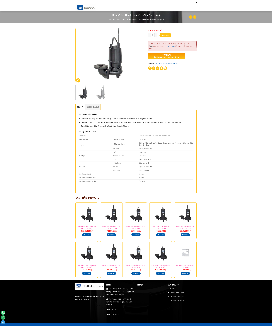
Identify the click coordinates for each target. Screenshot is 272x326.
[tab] (80, 107)
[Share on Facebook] (150, 68)
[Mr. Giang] (3, 313)
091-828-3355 (169, 46)
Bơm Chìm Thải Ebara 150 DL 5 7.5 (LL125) (185, 228)
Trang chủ (111, 19)
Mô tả (80, 107)
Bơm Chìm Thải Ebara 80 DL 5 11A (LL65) (160, 266)
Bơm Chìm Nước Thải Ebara (126, 19)
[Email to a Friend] (157, 68)
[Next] (141, 55)
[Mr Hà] (3, 317)
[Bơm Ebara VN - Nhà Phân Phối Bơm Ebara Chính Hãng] (89, 7)
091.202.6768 (113, 310)
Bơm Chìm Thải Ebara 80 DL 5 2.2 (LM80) (136, 228)
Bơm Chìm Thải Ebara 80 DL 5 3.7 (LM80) (136, 266)
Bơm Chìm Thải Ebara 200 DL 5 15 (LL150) (87, 228)
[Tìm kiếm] (196, 1)
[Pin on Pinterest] (161, 68)
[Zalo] (3, 322)
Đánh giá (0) (93, 107)
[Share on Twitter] (153, 68)
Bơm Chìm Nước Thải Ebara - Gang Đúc (151, 19)
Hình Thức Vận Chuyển (177, 300)
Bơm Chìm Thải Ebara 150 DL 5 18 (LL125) (111, 228)
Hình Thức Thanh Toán (177, 296)
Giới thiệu (173, 289)
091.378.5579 (113, 314)
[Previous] (79, 55)
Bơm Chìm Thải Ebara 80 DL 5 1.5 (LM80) (185, 266)
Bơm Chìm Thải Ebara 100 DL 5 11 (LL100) (87, 266)
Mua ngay (165, 35)
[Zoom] (78, 80)
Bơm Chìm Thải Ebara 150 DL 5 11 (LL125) (111, 266)
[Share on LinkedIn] (165, 68)
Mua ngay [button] (87, 234)
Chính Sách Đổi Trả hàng (177, 292)
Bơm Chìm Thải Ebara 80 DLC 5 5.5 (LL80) (160, 228)
